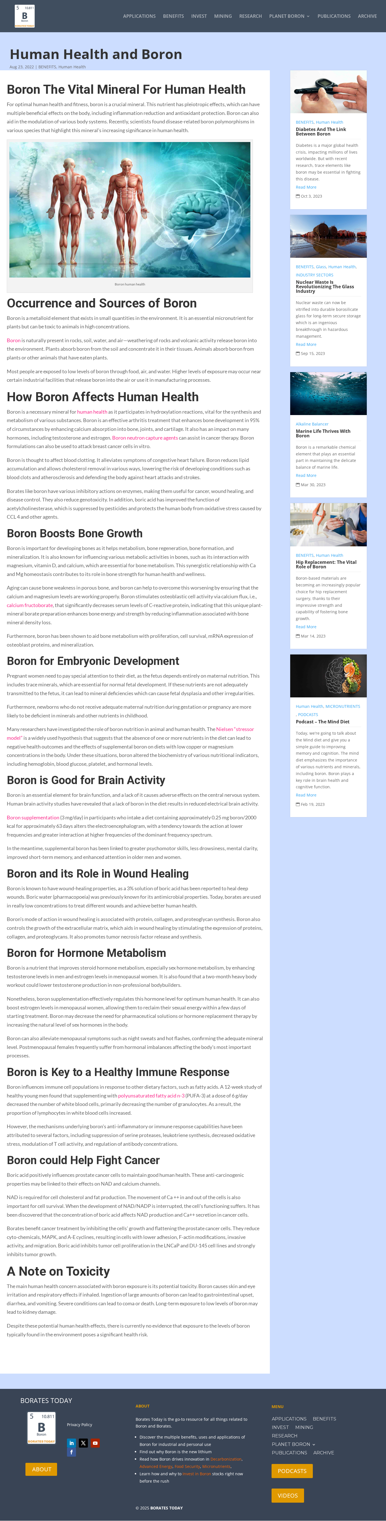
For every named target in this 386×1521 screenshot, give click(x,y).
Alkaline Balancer (312, 424)
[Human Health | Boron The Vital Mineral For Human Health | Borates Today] (25, 15)
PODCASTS (308, 714)
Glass (321, 266)
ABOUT (41, 1469)
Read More (306, 187)
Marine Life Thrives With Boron (323, 433)
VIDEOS (288, 1495)
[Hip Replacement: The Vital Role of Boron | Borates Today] (328, 524)
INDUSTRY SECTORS (314, 275)
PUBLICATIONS (334, 16)
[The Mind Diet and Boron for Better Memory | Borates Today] (328, 675)
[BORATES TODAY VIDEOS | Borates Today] (95, 1443)
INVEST (199, 16)
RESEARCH (250, 16)
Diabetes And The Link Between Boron (321, 131)
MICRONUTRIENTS (343, 706)
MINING (223, 16)
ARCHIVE (367, 16)
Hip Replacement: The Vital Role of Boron (326, 564)
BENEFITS (173, 16)
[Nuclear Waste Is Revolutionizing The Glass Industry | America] (328, 236)
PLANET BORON (287, 16)
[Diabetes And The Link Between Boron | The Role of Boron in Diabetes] (328, 91)
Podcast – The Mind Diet (323, 722)
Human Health (72, 66)
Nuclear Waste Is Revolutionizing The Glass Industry (325, 286)
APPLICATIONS (139, 16)
